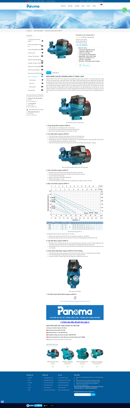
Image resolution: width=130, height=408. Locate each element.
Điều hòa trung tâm (62, 387)
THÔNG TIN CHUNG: (82, 48)
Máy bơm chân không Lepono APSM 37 (68, 362)
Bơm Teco (36, 83)
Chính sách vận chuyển (48, 382)
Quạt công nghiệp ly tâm (35, 49)
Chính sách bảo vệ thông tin (49, 390)
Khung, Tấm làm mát (35, 56)
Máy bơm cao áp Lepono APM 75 (53, 362)
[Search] (102, 6)
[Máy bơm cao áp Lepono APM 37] (60, 48)
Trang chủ (29, 30)
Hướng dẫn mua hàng (48, 377)
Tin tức (29, 385)
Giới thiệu (30, 377)
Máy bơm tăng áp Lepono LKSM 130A (82, 362)
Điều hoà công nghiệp (35, 70)
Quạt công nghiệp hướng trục (35, 45)
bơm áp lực (61, 339)
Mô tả (48, 72)
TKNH (29, 390)
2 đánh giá (83, 37)
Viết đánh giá (90, 37)
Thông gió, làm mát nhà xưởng (64, 380)
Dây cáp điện (35, 90)
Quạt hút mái (35, 53)
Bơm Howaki (36, 80)
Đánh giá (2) (55, 72)
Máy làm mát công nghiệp (35, 60)
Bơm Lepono (36, 87)
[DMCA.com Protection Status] (38, 405)
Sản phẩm (30, 382)
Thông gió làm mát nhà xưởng (35, 40)
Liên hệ (29, 387)
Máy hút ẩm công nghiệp (35, 66)
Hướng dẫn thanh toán (48, 380)
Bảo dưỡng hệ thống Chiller (63, 382)
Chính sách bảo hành (48, 385)
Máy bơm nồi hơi (53, 339)
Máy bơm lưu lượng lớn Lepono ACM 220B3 (97, 362)
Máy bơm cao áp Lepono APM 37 (53, 30)
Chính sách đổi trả (47, 387)
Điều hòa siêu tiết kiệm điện (35, 73)
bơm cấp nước (67, 339)
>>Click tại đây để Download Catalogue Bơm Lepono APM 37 (75, 301)
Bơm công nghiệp (38, 30)
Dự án (29, 380)
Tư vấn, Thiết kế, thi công (63, 377)
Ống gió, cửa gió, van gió (35, 63)
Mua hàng (86, 65)
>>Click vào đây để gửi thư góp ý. (75, 322)
